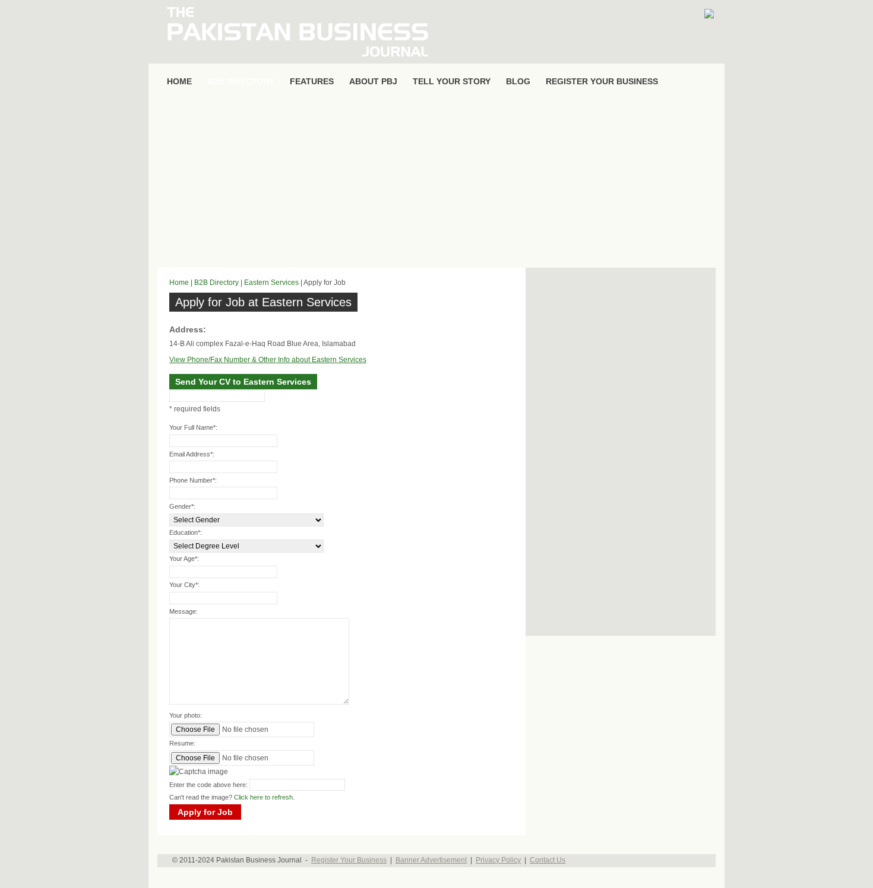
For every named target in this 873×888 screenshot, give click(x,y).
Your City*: (184, 584)
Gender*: (182, 506)
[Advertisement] (436, 182)
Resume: (182, 743)
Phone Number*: (193, 480)
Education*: (185, 532)
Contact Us (547, 860)
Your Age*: (184, 558)
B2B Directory (216, 282)
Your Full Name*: (193, 427)
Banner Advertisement (431, 860)
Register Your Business (349, 860)
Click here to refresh (263, 797)
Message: (183, 611)
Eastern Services (271, 282)
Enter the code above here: (208, 784)
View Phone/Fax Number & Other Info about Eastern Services (267, 360)
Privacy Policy (498, 860)
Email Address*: (191, 454)
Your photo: (185, 715)
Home (179, 282)
